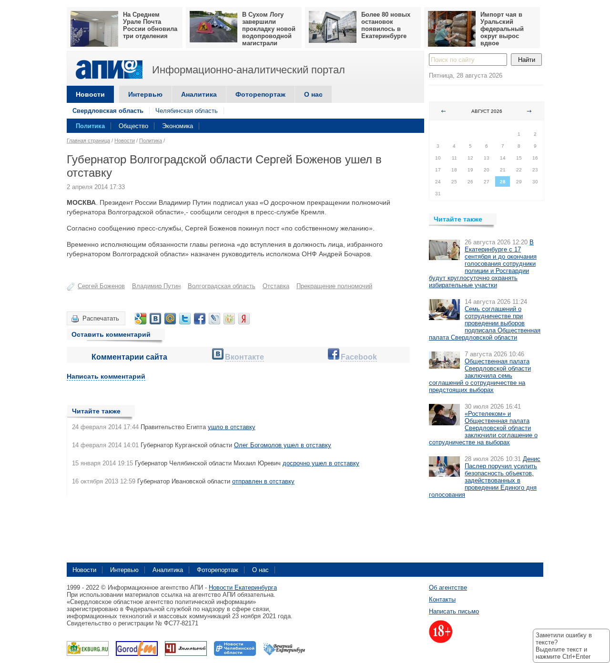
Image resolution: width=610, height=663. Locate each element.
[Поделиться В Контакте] (155, 318)
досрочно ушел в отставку (321, 463)
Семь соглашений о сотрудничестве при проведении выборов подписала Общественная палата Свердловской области (484, 323)
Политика (90, 126)
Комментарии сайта (129, 357)
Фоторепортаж (260, 94)
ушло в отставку (231, 427)
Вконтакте (244, 357)
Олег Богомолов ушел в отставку (282, 445)
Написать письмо (454, 611)
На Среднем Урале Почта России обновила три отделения (150, 25)
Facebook (359, 357)
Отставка (276, 286)
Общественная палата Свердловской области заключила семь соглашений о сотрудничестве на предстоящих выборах (480, 375)
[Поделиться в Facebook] (199, 318)
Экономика (177, 126)
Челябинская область (186, 110)
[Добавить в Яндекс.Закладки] (244, 318)
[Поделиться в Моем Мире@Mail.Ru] (170, 318)
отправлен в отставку (263, 481)
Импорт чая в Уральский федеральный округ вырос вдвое (502, 29)
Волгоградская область (221, 286)
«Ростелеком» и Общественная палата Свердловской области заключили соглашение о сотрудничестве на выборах (483, 428)
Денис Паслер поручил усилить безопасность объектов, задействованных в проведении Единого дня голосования (484, 476)
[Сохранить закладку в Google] (140, 318)
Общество (133, 126)
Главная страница (88, 140)
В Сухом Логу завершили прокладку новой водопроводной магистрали (268, 29)
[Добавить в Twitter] (185, 318)
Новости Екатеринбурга (243, 587)
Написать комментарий (106, 376)
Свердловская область (107, 110)
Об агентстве (448, 587)
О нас (313, 94)
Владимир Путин (156, 286)
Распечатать (100, 318)
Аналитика (199, 94)
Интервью (145, 94)
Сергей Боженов (101, 286)
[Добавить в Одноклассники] (229, 318)
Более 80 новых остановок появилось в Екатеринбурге (385, 25)
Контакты (442, 599)
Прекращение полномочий (334, 286)
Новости (90, 94)
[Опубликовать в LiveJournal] (214, 318)
